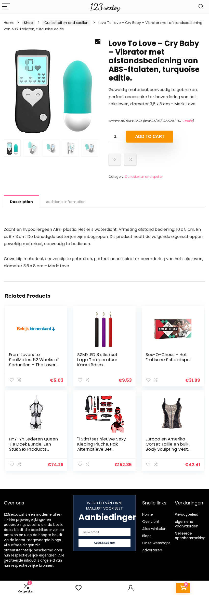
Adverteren (152, 550)
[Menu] (6, 7)
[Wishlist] (78, 588)
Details (187, 121)
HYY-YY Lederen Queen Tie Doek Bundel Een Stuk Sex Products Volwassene (33, 446)
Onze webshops (156, 543)
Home (9, 22)
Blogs (146, 535)
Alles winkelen (154, 528)
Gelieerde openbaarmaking (190, 535)
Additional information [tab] (66, 201)
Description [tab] (21, 201)
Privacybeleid (186, 514)
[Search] (201, 7)
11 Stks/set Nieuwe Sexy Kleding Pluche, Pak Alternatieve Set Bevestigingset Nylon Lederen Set (101, 449)
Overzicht (151, 521)
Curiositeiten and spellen (66, 22)
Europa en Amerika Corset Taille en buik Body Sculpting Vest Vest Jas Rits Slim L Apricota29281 (167, 449)
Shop (28, 22)
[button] (97, 41)
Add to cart (149, 136)
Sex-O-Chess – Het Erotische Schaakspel (168, 357)
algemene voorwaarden (186, 524)
